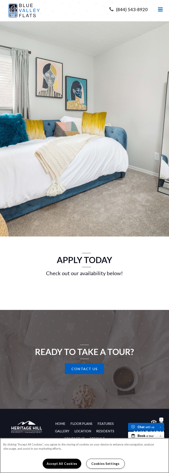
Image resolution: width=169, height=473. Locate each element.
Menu (159, 9)
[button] (128, 9)
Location (82, 431)
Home (60, 424)
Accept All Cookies (62, 464)
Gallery (62, 431)
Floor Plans (81, 424)
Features (105, 424)
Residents (105, 431)
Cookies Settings (105, 464)
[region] (84, 455)
